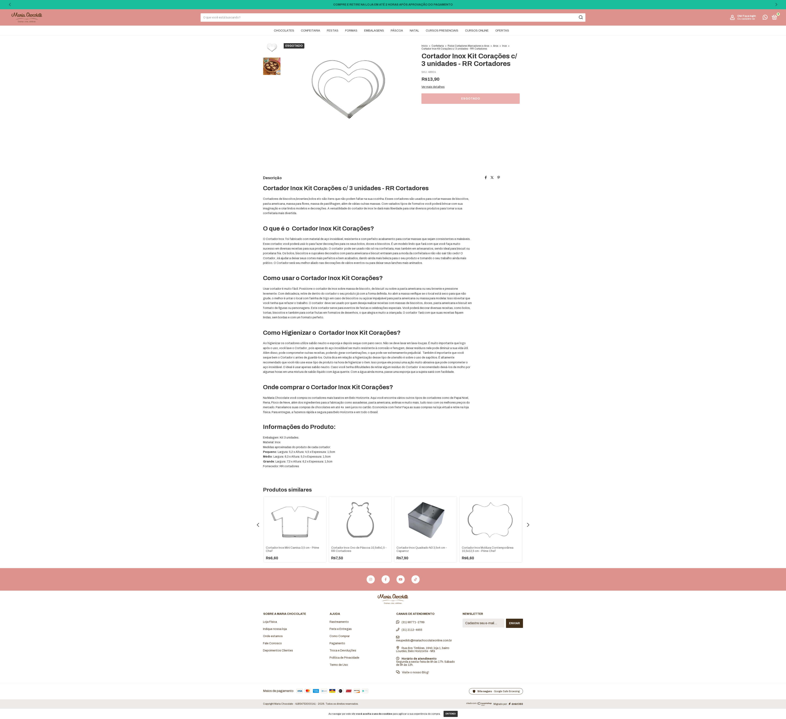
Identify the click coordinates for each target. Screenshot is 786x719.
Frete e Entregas (341, 629)
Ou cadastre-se (746, 18)
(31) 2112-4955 (411, 629)
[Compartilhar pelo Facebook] (486, 177)
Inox (504, 45)
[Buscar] (580, 17)
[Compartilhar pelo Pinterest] (498, 177)
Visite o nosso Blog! (415, 672)
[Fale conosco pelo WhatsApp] (765, 18)
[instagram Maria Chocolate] (371, 579)
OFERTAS (502, 30)
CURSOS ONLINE (477, 30)
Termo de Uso (339, 664)
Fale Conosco (272, 643)
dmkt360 (517, 704)
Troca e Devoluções (343, 650)
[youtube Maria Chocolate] (400, 579)
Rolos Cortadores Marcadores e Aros (468, 45)
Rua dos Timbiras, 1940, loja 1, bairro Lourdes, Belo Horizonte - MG (422, 650)
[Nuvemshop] (479, 705)
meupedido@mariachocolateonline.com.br (424, 640)
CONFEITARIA (310, 30)
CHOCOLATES (284, 30)
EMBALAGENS (374, 30)
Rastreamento (339, 621)
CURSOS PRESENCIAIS (442, 30)
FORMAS (351, 30)
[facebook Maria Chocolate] (386, 579)
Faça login (749, 16)
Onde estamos (273, 636)
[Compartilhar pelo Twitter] (492, 177)
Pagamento (337, 643)
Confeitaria (437, 45)
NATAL (414, 30)
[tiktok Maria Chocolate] (415, 579)
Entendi (451, 714)
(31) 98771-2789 (413, 622)
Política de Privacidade (344, 657)
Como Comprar (340, 636)
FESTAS (332, 30)
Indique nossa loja (275, 629)
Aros (495, 45)
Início (424, 45)
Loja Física (270, 621)
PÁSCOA (397, 30)
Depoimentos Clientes (278, 650)
